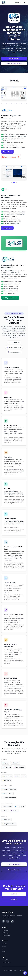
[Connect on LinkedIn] (7, 921)
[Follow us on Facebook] (3, 921)
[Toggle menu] (24, 2)
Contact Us (14, 899)
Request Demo (7, 152)
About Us (4, 943)
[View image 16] (6, 103)
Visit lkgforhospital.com (10, 298)
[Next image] (24, 93)
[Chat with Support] (25, 973)
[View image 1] (11, 182)
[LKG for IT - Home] (3, 2)
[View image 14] (1, 103)
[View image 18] (11, 103)
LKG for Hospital (6, 935)
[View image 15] (4, 103)
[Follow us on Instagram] (12, 921)
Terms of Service (6, 962)
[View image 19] (14, 103)
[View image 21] (19, 103)
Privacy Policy (5, 959)
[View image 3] (16, 182)
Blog (3, 948)
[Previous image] (4, 93)
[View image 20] (16, 103)
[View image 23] (24, 103)
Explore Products (14, 58)
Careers (4, 946)
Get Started (14, 894)
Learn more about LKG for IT (14, 63)
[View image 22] (21, 103)
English (17, 2)
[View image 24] (26, 103)
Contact (4, 951)
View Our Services (14, 870)
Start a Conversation (14, 864)
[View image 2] (14, 182)
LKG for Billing (5, 930)
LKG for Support (6, 933)
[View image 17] (9, 103)
